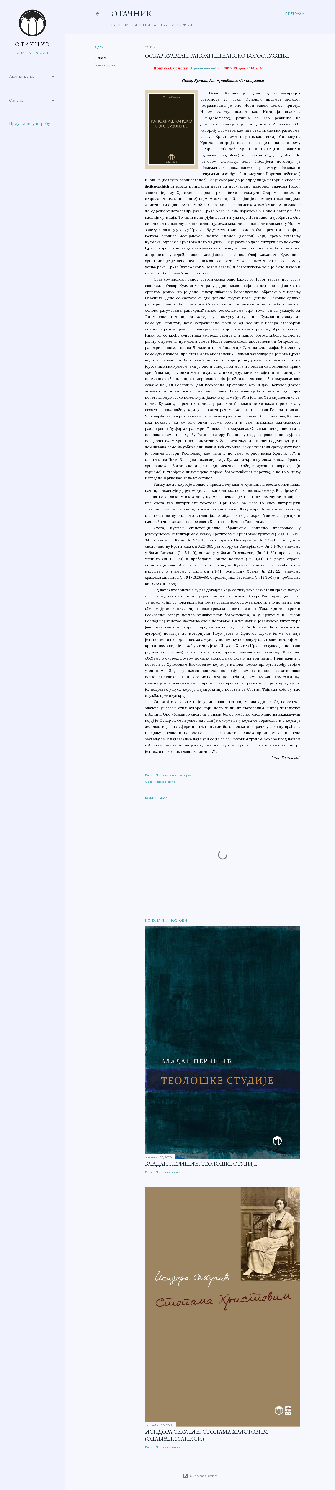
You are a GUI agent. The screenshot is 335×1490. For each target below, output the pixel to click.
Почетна (119, 25)
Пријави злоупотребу (29, 124)
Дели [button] (99, 47)
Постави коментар (169, 1172)
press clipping (105, 65)
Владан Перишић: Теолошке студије (201, 1163)
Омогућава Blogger (203, 1475)
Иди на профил (32, 53)
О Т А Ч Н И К (32, 44)
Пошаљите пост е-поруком (176, 775)
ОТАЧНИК (131, 13)
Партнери (140, 25)
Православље (203, 68)
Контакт (161, 25)
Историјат (182, 25)
